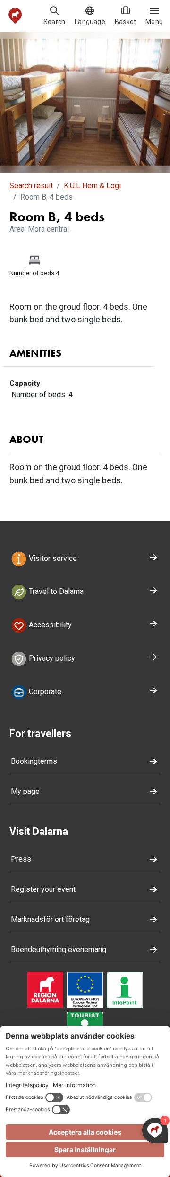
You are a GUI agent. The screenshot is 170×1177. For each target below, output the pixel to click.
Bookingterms (34, 761)
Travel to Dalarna (55, 591)
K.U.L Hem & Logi (92, 185)
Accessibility (49, 625)
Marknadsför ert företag (50, 919)
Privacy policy (51, 658)
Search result (31, 185)
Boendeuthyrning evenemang (58, 949)
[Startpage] (15, 16)
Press (21, 859)
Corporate (44, 691)
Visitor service (52, 558)
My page (25, 791)
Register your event (43, 889)
